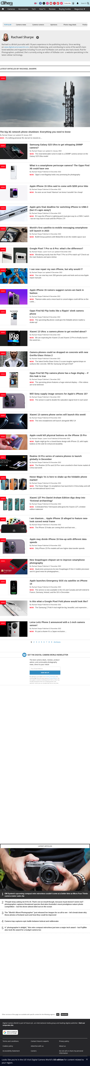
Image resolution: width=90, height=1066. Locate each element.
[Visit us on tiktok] (61, 3)
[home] (3, 9)
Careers (34, 1051)
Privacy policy (64, 1041)
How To (42, 9)
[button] (85, 3)
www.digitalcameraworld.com (16, 47)
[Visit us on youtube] (51, 3)
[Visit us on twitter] (44, 3)
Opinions (53, 25)
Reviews (52, 9)
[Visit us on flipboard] (58, 3)
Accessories (23, 9)
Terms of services (51, 676)
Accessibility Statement (11, 1051)
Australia (64, 1014)
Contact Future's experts (40, 1041)
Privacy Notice (53, 678)
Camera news (21, 25)
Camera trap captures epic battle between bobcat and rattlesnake (32, 921)
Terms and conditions (11, 1041)
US (58, 1014)
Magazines (79, 9)
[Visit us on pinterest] (54, 3)
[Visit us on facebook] (40, 3)
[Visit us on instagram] (47, 3)
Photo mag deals (70, 25)
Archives (57, 642)
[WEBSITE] (37, 37)
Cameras (11, 9)
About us (62, 1046)
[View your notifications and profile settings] (77, 3)
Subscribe (67, 3)
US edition (58, 1059)
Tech (34, 9)
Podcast (86, 25)
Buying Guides (65, 9)
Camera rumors (38, 25)
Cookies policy (8, 1046)
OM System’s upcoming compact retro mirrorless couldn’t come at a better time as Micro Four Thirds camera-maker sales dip (46, 895)
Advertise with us (37, 1046)
